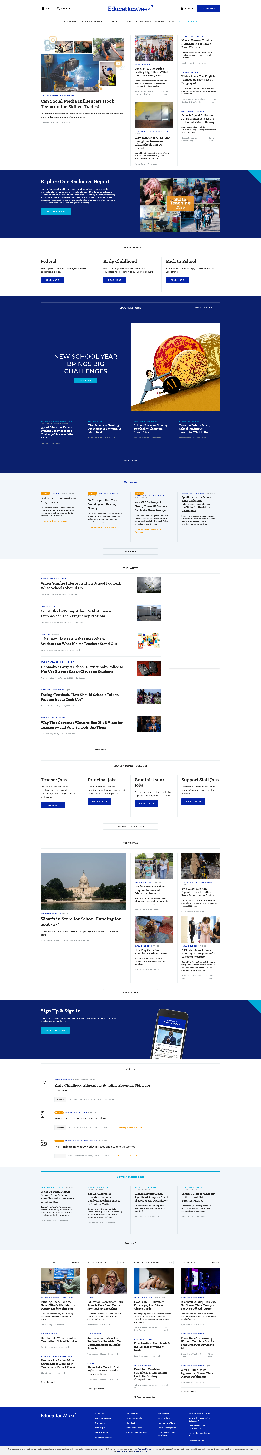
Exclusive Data (95, 1190)
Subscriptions (164, 1418)
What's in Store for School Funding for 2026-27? (81, 921)
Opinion (160, 22)
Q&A (68, 690)
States (90, 1363)
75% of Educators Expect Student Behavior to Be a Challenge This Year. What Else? (57, 432)
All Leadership (47, 1382)
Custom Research (197, 1441)
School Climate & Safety (53, 578)
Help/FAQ (130, 1423)
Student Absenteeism (76, 1113)
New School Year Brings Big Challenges (85, 364)
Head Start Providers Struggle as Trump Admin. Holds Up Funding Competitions (150, 1374)
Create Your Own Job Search (129, 826)
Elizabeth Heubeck (49, 123)
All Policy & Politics (95, 1389)
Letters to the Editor (135, 1418)
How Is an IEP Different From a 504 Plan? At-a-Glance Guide (149, 1305)
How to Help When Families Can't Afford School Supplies (59, 1339)
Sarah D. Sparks (188, 63)
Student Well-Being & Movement (151, 132)
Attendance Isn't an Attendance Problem (80, 1118)
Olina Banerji (187, 911)
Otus (138, 1156)
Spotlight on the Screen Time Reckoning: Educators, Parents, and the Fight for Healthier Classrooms (196, 504)
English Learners (190, 72)
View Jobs (51, 805)
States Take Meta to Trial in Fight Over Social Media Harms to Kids (104, 1371)
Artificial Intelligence (193, 111)
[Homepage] (130, 8)
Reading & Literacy (108, 493)
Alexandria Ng (141, 1217)
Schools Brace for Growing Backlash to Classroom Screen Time (151, 429)
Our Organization (103, 1418)
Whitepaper (68, 493)
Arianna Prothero (141, 438)
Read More (52, 280)
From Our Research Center (55, 423)
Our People (100, 1428)
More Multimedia (130, 992)
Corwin (139, 1128)
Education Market (97, 1188)
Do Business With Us (199, 1413)
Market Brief (186, 22)
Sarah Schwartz (95, 438)
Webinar (92, 1113)
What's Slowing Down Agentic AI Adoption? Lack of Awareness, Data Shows (152, 1197)
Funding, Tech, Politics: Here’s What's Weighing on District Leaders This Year (58, 1305)
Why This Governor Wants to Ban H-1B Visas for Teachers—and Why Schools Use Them (82, 725)
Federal (91, 1298)
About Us (100, 1413)
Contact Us (132, 1413)
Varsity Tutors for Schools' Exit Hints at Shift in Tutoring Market (198, 1197)
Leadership (71, 22)
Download (160, 1298)
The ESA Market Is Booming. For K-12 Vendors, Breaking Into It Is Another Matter (104, 1199)
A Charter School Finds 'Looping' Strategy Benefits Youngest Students (198, 953)
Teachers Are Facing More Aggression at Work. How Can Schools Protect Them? (58, 1364)
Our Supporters (102, 1432)
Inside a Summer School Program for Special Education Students (150, 890)
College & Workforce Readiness (57, 95)
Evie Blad (45, 443)
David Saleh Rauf (95, 1223)
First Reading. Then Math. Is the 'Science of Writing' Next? (152, 1347)
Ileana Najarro (187, 99)
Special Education (144, 882)
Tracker (69, 1188)
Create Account (55, 1030)
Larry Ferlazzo (47, 650)
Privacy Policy (144, 1449)
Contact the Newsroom (136, 1432)
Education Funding (189, 421)
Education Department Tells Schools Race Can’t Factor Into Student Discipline (105, 1305)
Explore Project (55, 212)
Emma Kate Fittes (48, 1221)
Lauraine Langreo (48, 622)
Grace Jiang (46, 594)
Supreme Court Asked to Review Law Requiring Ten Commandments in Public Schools (104, 1343)
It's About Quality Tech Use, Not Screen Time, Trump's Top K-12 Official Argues (198, 1305)
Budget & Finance (50, 1334)
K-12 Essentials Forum (84, 1079)
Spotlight (212, 493)
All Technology (187, 1392)
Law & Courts (48, 606)
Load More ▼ (130, 552)
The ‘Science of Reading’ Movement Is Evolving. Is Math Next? (104, 429)
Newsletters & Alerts (166, 1423)
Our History (100, 1423)
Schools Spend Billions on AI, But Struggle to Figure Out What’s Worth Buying (198, 119)
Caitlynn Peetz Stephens (145, 1327)
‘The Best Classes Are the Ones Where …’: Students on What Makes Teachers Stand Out (79, 641)
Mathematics (95, 421)
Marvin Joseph (62, 940)
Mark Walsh (92, 1325)
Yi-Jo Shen (75, 940)
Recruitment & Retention (194, 36)
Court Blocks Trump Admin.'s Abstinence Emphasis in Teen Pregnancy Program (76, 613)
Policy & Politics (92, 22)
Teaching (56, 493)
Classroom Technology (146, 421)
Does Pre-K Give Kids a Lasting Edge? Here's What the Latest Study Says (151, 72)
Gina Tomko (196, 102)
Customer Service (134, 1428)
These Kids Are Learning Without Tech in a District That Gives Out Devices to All (197, 1343)
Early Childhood (143, 65)
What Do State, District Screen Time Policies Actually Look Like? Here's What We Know (57, 1197)
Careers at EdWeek (103, 1437)
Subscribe (209, 8)
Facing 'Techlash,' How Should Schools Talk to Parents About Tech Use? (80, 697)
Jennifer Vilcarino (142, 94)
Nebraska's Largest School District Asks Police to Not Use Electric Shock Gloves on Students (82, 669)
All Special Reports (205, 308)
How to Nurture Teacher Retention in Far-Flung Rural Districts (196, 44)
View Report (85, 380)
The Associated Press (50, 678)
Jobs (171, 22)
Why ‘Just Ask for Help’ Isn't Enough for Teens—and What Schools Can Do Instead (152, 143)
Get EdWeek (164, 1413)
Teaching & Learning (119, 22)
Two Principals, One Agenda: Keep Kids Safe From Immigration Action (197, 892)
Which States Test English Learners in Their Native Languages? (198, 80)
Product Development (146, 1188)
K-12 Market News (190, 1190)
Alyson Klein (186, 1325)
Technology (143, 22)
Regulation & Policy (51, 1188)
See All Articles (130, 461)
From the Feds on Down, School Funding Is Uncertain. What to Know (195, 429)
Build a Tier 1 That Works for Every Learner (58, 500)
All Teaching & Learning (144, 1397)
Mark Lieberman (186, 438)
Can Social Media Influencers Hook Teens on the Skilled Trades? (77, 103)
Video (65, 913)
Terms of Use (123, 1451)
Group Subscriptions (167, 1428)
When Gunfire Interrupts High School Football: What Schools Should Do (81, 585)
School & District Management (57, 421)
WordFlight (111, 527)
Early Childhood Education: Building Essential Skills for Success (102, 1087)
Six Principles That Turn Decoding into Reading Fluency (102, 504)
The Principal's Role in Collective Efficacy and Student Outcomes (94, 1146)
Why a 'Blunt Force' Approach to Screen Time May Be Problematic (197, 1373)
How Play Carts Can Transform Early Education (152, 951)
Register (60, 1099)
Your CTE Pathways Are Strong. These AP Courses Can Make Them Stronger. (151, 506)
